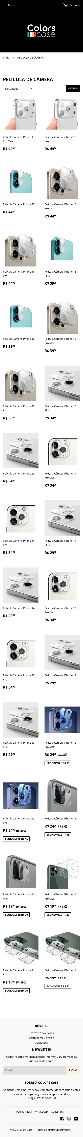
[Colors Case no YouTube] (76, 1119)
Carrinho (74, 5)
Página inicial (24, 1111)
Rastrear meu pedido (41, 1038)
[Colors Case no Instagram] (69, 1119)
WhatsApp (41, 1111)
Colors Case (25, 1130)
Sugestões (57, 1111)
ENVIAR (73, 1070)
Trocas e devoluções (41, 1033)
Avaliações (41, 1042)
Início (6, 57)
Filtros (72, 88)
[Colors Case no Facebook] (62, 1119)
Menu (11, 5)
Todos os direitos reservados (53, 1130)
